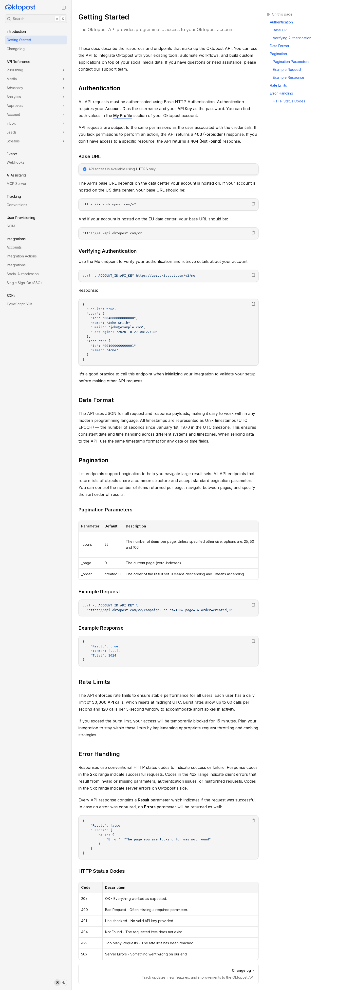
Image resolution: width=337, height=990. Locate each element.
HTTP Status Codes (101, 871)
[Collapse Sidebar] (63, 7)
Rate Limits (94, 681)
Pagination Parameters (105, 510)
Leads (12, 132)
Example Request (99, 592)
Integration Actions (22, 256)
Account (13, 114)
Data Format (96, 400)
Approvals (15, 105)
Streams (13, 141)
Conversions (17, 205)
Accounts (14, 247)
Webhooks (15, 162)
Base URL (89, 156)
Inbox (11, 123)
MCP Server (16, 183)
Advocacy (15, 88)
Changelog (16, 49)
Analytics (14, 97)
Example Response (101, 628)
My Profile (122, 115)
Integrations (16, 265)
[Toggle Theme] (60, 982)
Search (38, 19)
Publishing (15, 70)
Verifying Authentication (107, 251)
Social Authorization (23, 274)
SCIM (11, 226)
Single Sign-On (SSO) (24, 283)
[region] (168, 204)
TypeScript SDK (20, 304)
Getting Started (19, 40)
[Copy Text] (253, 204)
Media (12, 79)
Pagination (93, 460)
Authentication (99, 88)
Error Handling (99, 753)
